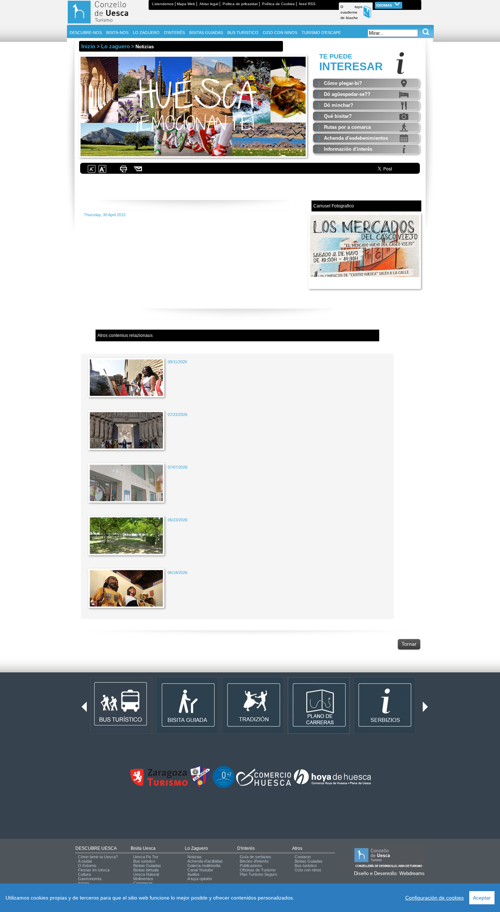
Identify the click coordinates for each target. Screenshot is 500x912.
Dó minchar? (338, 105)
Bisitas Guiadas (147, 865)
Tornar (409, 644)
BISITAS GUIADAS (206, 32)
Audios (193, 874)
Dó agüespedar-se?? (347, 94)
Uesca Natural (146, 874)
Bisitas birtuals (146, 870)
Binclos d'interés (254, 861)
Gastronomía (89, 879)
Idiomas (384, 5)
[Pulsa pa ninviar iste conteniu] (138, 172)
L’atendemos (162, 4)
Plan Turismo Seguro (258, 874)
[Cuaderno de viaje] (418, 4)
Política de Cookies (278, 4)
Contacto (303, 857)
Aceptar (482, 898)
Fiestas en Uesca (93, 870)
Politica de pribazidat (240, 4)
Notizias (194, 857)
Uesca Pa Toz (145, 857)
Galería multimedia (203, 865)
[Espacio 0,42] (224, 786)
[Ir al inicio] (108, 23)
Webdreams (412, 873)
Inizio (88, 46)
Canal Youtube (200, 870)
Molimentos (143, 879)
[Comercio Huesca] (263, 784)
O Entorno (87, 865)
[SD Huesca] (200, 786)
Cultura (84, 874)
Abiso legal (208, 4)
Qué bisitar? (338, 116)
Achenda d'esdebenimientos (356, 138)
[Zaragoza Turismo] (159, 784)
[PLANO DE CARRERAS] (319, 732)
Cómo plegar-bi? (343, 83)
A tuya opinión (199, 879)
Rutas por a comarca (347, 127)
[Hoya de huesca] (332, 784)
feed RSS (307, 4)
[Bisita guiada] (187, 732)
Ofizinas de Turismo (258, 870)
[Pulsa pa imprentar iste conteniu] (123, 172)
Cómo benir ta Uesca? (98, 857)
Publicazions (251, 865)
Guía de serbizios (255, 857)
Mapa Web (186, 4)
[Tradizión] (253, 732)
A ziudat (85, 861)
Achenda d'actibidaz (205, 861)
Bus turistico (144, 861)
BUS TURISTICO (242, 32)
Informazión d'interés (348, 149)
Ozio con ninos (308, 870)
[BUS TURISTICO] (121, 732)
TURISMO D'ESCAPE (321, 32)
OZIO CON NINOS (280, 32)
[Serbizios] (385, 732)
